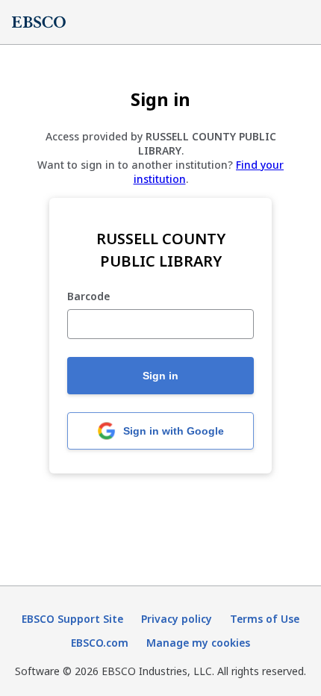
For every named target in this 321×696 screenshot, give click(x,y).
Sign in (160, 376)
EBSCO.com (99, 643)
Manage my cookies (198, 643)
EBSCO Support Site (72, 619)
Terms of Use (264, 619)
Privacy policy (176, 619)
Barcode (88, 296)
